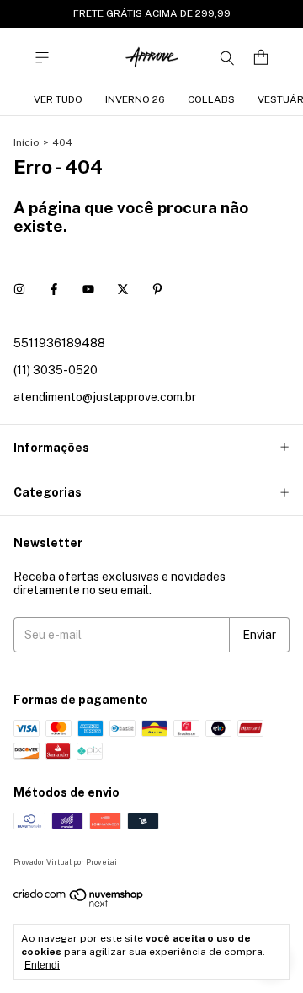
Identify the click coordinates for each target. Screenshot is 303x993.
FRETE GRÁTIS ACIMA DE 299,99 (152, 13)
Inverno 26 (135, 99)
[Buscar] (227, 57)
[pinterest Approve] (157, 289)
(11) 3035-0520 (55, 370)
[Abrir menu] (42, 58)
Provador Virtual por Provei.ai (65, 862)
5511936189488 (59, 343)
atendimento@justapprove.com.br (104, 397)
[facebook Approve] (54, 289)
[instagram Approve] (19, 289)
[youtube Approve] (88, 289)
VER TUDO (58, 99)
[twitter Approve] (123, 289)
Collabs (211, 99)
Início (26, 142)
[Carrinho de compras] (260, 58)
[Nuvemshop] (78, 904)
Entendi (42, 965)
